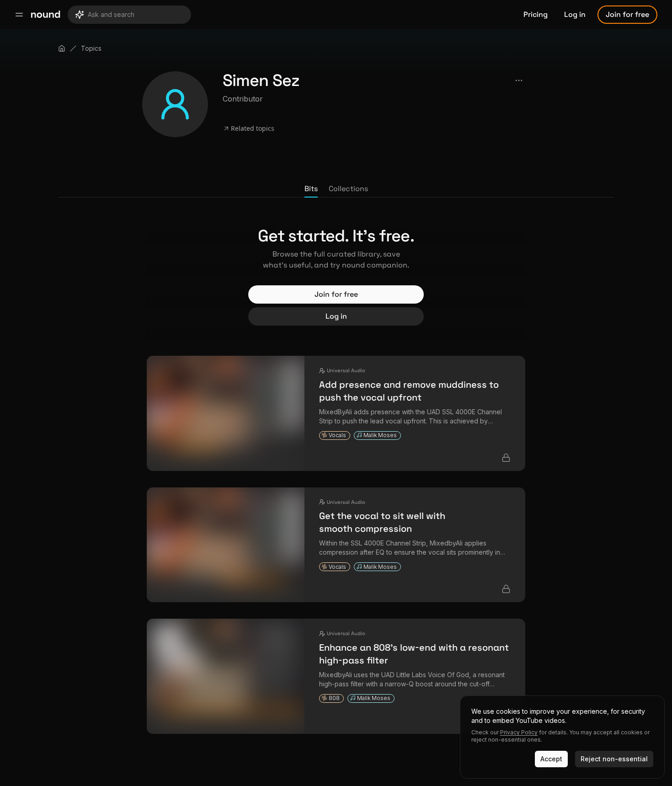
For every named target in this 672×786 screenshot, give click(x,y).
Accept (551, 759)
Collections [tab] (348, 188)
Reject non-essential (614, 759)
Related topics (252, 128)
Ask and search (111, 14)
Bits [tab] (311, 188)
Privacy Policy (519, 732)
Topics (91, 48)
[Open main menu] (19, 14)
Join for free (627, 14)
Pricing (535, 14)
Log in (575, 14)
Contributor (243, 98)
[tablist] (336, 189)
